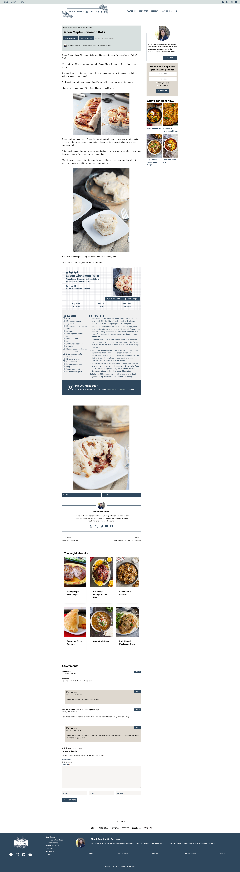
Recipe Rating (67, 759)
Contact (22, 2)
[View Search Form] (176, 11)
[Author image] (65, 45)
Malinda (69, 692)
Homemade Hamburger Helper (170, 114)
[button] (67, 272)
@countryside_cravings (116, 389)
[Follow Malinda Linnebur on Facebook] (91, 526)
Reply (137, 672)
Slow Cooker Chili (154, 114)
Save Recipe (115, 299)
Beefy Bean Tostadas (70, 538)
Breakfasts (50, 851)
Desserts (155, 11)
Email (92, 793)
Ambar (65, 672)
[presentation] (75, 572)
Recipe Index (122, 853)
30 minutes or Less (53, 846)
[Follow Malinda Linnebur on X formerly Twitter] (96, 526)
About (13, 2)
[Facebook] (223, 2)
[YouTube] (236, 2)
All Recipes (131, 11)
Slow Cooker (50, 837)
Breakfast (143, 11)
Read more (169, 58)
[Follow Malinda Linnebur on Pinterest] (111, 526)
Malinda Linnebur (74, 45)
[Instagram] (227, 2)
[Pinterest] (232, 2)
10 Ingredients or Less (54, 840)
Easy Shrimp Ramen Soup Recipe (154, 145)
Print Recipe (132, 299)
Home (6, 2)
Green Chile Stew (101, 641)
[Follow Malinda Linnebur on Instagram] (101, 526)
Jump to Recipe (70, 38)
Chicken (49, 854)
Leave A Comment (86, 38)
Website (120, 793)
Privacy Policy (190, 853)
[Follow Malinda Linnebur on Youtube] (106, 526)
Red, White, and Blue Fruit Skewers (127, 538)
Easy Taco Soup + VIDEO (170, 145)
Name (65, 793)
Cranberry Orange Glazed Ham (100, 594)
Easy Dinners (167, 11)
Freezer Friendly (52, 843)
